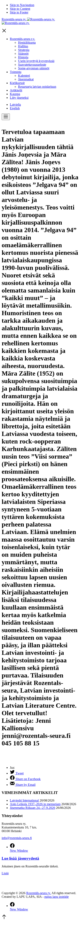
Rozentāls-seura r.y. (22, 39)
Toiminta (15, 72)
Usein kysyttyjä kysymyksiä (36, 61)
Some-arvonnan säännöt (33, 68)
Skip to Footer (19, 12)
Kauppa (15, 94)
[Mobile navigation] (6, 116)
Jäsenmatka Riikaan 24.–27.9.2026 (32, 807)
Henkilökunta (27, 42)
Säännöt (23, 53)
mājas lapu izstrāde (56, 896)
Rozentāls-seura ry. (38, 893)
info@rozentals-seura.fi (17, 838)
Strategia (23, 50)
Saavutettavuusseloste (32, 64)
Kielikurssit (17, 83)
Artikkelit (16, 90)
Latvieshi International (24, 800)
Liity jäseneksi (19, 97)
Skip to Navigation (22, 5)
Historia (23, 57)
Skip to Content (20, 8)
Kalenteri (24, 75)
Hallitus (23, 46)
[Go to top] (4, 918)
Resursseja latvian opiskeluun (37, 86)
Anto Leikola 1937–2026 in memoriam (35, 804)
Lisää (5, 873)
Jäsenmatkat (26, 79)
